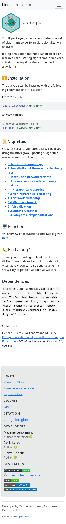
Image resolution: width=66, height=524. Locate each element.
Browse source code (19, 388)
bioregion (10, 4)
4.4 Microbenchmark (22, 202)
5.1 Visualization (19, 206)
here (5, 238)
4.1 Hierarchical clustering (26, 189)
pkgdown (24, 516)
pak (12, 127)
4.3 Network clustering (24, 198)
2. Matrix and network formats (29, 177)
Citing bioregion (16, 420)
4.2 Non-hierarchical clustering (29, 194)
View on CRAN (14, 382)
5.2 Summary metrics (22, 211)
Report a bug (13, 394)
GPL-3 (8, 407)
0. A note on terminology (25, 164)
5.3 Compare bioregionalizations (30, 215)
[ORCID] (31, 437)
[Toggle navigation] (59, 5)
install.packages (14, 105)
